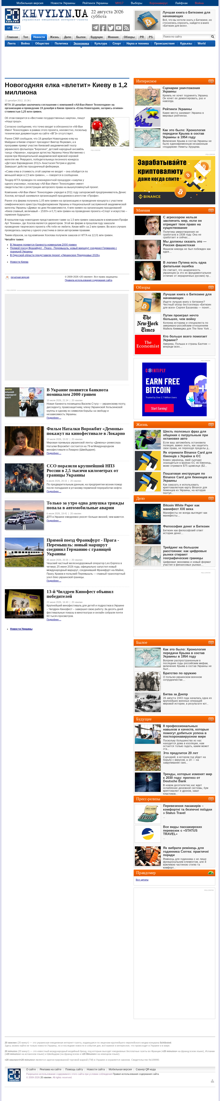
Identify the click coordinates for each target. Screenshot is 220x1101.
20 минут (23, 1042)
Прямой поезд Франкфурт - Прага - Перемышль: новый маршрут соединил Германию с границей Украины (83, 547)
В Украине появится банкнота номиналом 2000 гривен (43, 244)
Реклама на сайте (50, 1069)
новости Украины (47, 1045)
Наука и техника (138, 43)
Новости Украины (63, 3)
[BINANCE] (174, 203)
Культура (101, 43)
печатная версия (20, 277)
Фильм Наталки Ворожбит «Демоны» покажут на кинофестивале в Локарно (86, 431)
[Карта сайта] (212, 1082)
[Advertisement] (110, 62)
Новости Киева (19, 261)
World (202, 43)
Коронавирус (159, 3)
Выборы (136, 3)
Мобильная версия (30, 3)
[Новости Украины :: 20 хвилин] (48, 25)
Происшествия (164, 43)
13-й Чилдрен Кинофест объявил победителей (80, 594)
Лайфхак (181, 3)
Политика (61, 43)
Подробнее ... (54, 417)
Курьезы (186, 43)
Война (199, 3)
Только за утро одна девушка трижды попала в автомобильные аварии (85, 505)
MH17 (119, 3)
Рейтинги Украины (95, 3)
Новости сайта (96, 1069)
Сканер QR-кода (146, 1069)
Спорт (117, 43)
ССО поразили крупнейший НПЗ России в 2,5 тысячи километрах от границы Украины (82, 470)
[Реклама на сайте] (205, 361)
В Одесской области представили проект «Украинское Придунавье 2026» (55, 255)
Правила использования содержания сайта (88, 280)
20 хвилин (45, 1077)
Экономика (81, 43)
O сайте (31, 1069)
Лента (11, 43)
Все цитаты (142, 879)
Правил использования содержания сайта (136, 1074)
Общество (42, 43)
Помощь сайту (74, 1069)
